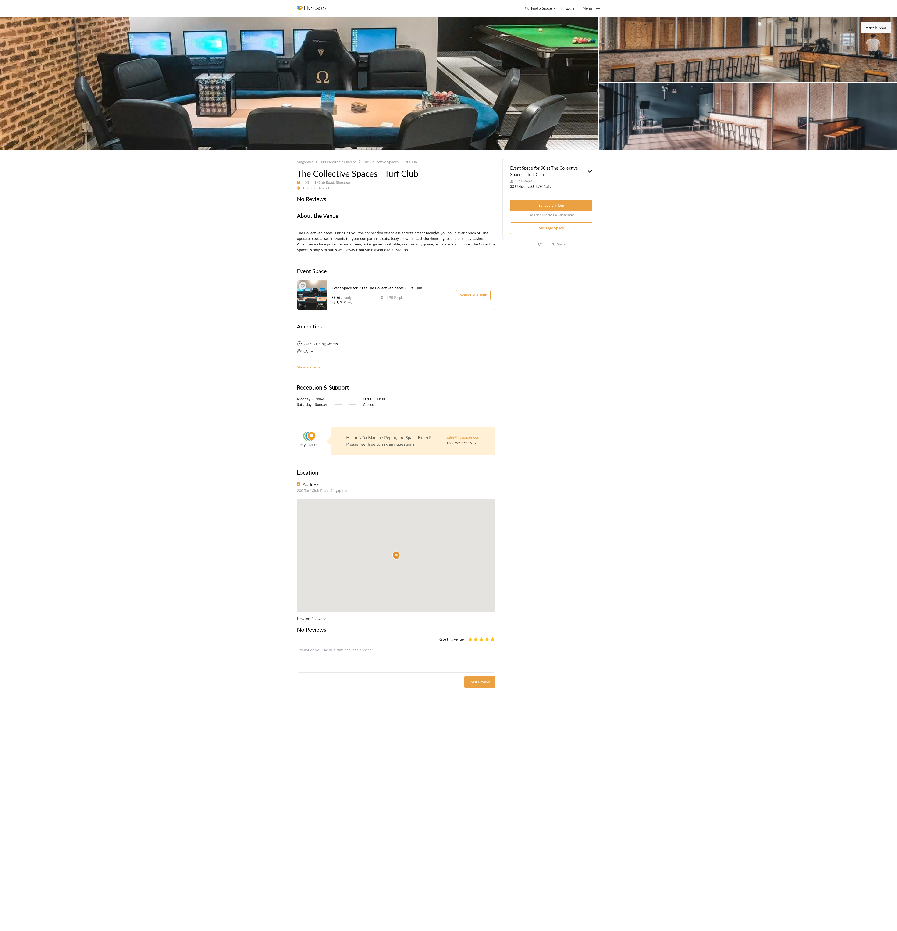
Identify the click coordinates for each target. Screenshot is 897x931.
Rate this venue (451, 639)
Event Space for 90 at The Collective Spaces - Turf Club (377, 288)
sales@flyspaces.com (463, 437)
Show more (307, 367)
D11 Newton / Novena (338, 162)
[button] (396, 555)
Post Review (480, 682)
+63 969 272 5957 (461, 443)
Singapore (305, 162)
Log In (570, 8)
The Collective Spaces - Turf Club (390, 162)
